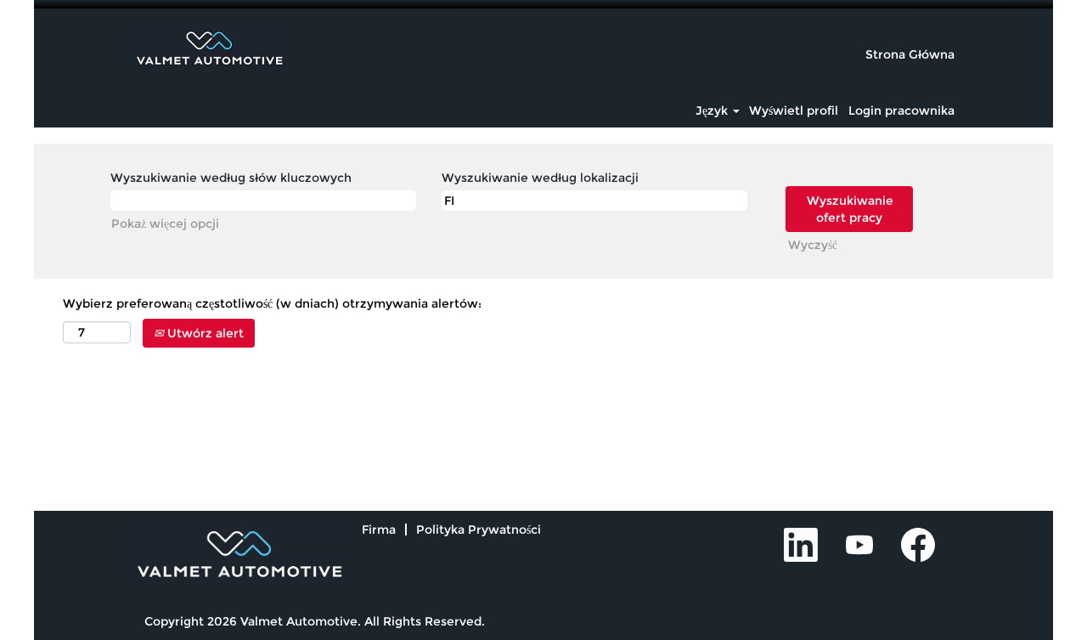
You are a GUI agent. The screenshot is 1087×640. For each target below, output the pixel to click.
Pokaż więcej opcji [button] (165, 223)
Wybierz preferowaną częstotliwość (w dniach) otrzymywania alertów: (272, 303)
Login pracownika (901, 110)
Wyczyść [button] (812, 244)
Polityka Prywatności (478, 529)
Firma (379, 529)
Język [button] (713, 110)
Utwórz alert (204, 333)
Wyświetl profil (793, 110)
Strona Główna (910, 54)
